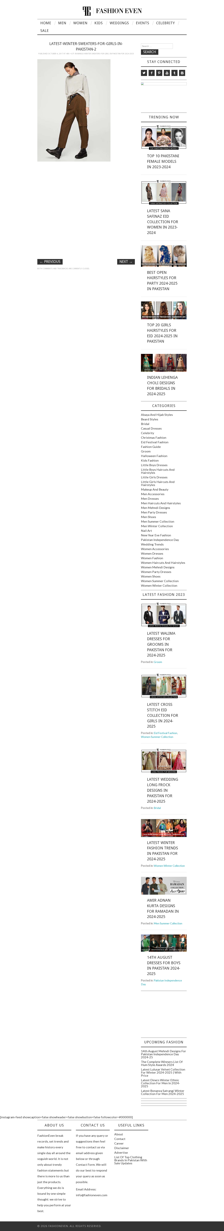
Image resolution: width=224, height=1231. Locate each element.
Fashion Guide (151, 446)
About (118, 1134)
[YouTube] (167, 73)
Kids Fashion (150, 460)
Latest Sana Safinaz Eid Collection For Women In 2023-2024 (162, 222)
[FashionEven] (112, 11)
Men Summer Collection (157, 521)
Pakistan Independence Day (160, 540)
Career (119, 1143)
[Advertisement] (86, 185)
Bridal (145, 424)
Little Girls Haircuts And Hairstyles (158, 483)
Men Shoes (148, 517)
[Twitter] (144, 73)
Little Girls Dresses (154, 477)
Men (62, 23)
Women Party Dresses (156, 572)
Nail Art (146, 530)
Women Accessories (155, 549)
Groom (146, 451)
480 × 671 (70, 54)
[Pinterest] (159, 73)
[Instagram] (182, 73)
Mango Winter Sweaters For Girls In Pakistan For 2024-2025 (105, 54)
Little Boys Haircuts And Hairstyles (158, 471)
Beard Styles (149, 419)
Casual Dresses (151, 428)
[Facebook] (152, 73)
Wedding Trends (152, 544)
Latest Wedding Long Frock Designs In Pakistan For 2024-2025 (162, 790)
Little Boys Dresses (154, 465)
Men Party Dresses (154, 512)
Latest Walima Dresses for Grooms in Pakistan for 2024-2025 (161, 644)
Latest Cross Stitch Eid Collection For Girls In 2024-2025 (162, 715)
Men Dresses (150, 498)
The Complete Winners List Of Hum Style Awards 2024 (162, 1063)
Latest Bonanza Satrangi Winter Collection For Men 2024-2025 (162, 1092)
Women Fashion (152, 558)
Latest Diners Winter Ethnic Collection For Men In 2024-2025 (160, 1083)
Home (45, 23)
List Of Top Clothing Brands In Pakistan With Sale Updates (130, 1160)
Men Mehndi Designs (155, 507)
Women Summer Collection (160, 581)
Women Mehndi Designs (157, 567)
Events (142, 23)
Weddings (119, 23)
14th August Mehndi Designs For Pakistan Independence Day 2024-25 (163, 1054)
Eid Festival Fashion (154, 442)
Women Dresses (152, 553)
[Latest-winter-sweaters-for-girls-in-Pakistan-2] (73, 110)
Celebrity (165, 23)
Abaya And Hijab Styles (157, 414)
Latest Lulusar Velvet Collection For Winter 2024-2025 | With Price (163, 1072)
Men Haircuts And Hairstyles (161, 503)
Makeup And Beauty (154, 489)
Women (80, 23)
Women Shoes (150, 576)
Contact (119, 1139)
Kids (98, 23)
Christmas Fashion (153, 437)
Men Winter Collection (157, 526)
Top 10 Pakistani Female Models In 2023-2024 (163, 161)
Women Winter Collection (159, 585)
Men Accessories (152, 494)
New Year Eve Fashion (156, 535)
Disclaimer (121, 1148)
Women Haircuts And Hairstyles (163, 562)
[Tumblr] (174, 73)
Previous (50, 261)
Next (126, 261)
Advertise (121, 1152)
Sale (44, 31)
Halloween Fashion (154, 456)
